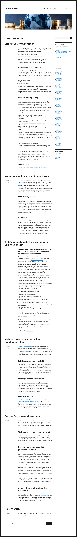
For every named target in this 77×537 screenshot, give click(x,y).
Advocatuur (49, 8)
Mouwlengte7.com (26, 464)
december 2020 (59, 107)
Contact (70, 8)
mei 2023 (58, 84)
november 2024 (59, 78)
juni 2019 (58, 125)
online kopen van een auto (37, 200)
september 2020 (59, 110)
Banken (56, 8)
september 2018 (59, 132)
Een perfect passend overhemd (23, 416)
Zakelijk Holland (11, 8)
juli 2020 (57, 112)
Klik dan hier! (44, 167)
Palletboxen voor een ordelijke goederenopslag (22, 340)
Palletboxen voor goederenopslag (25, 346)
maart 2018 (58, 138)
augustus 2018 (58, 133)
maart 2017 (58, 144)
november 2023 (59, 80)
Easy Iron (22, 481)
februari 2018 (58, 139)
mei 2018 (58, 136)
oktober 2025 (58, 73)
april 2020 (58, 114)
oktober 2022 (58, 90)
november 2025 (59, 72)
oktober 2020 (58, 109)
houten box (31, 382)
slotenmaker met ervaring (37, 259)
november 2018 (59, 131)
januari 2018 (58, 140)
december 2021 (59, 94)
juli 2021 (57, 100)
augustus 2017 (58, 143)
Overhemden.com (22, 435)
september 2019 (59, 122)
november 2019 (59, 120)
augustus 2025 (59, 74)
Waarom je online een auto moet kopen (28, 176)
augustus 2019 (58, 123)
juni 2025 (58, 75)
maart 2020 (58, 116)
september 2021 (59, 98)
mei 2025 (58, 77)
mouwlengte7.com (45, 495)
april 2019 (58, 126)
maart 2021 (58, 105)
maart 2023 (58, 86)
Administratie (42, 8)
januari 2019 (58, 130)
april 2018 (58, 137)
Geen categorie (7, 49)
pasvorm (36, 457)
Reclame (61, 8)
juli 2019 (57, 124)
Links (66, 8)
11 (10, 523)
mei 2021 (58, 103)
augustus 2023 (58, 81)
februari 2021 (58, 106)
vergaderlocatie (37, 167)
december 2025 (59, 71)
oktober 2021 (58, 97)
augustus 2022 (59, 91)
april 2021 (58, 104)
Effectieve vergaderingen (19, 43)
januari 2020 (58, 118)
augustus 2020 (59, 111)
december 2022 (59, 88)
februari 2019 (58, 129)
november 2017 (59, 142)
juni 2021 (58, 101)
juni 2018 (58, 135)
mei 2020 (58, 113)
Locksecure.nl (30, 330)
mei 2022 (58, 92)
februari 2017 (58, 145)
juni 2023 (58, 83)
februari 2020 (58, 117)
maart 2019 (58, 127)
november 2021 (59, 96)
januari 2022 (58, 93)
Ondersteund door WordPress (17, 532)
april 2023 (58, 85)
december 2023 (59, 79)
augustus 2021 (58, 99)
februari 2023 (58, 87)
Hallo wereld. (12, 508)
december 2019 (59, 119)
